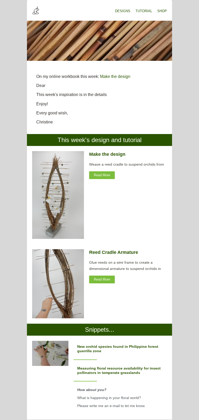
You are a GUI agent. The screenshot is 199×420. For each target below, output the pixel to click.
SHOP (162, 11)
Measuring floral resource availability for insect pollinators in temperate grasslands (119, 370)
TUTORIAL (144, 11)
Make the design (115, 76)
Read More (102, 175)
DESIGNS (122, 11)
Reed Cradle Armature (113, 252)
